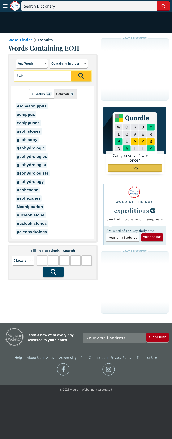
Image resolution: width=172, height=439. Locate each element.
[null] (152, 210)
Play (134, 168)
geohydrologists (32, 173)
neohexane (27, 190)
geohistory (27, 139)
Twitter (78, 369)
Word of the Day (134, 201)
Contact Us (97, 357)
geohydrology (30, 181)
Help (19, 357)
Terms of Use (147, 357)
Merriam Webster (14, 337)
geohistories (29, 131)
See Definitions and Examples (133, 219)
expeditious (131, 210)
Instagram (108, 369)
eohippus (26, 114)
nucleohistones (32, 223)
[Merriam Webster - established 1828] (15, 6)
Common (64, 94)
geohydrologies (32, 156)
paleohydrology (32, 232)
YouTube (93, 369)
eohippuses (28, 123)
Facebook (63, 369)
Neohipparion (30, 207)
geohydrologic (31, 148)
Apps (50, 357)
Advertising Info (72, 357)
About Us (34, 357)
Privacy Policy (121, 357)
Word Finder (20, 40)
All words (41, 94)
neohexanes (29, 198)
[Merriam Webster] (134, 192)
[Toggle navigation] (5, 6)
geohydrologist (31, 165)
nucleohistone (30, 215)
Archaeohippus (32, 106)
